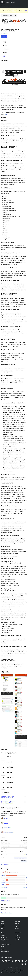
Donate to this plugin (6, 912)
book (21, 857)
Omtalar (5, 45)
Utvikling (5, 52)
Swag (17, 940)
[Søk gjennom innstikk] (15, 15)
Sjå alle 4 (25, 854)
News (2, 923)
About (2, 921)
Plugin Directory (5, 6)
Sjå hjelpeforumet (5, 900)
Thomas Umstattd (8, 832)
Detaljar (5, 42)
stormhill (6, 823)
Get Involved (18, 932)
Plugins (16, 926)
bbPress (4, 949)
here (6, 114)
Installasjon (5, 49)
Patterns (17, 928)
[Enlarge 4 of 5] (24, 676)
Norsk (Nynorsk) (9, 957)
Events (16, 935)
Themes (17, 923)
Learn (2, 932)
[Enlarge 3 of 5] (11, 707)
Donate (17, 937)
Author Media (7, 827)
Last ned (4, 36)
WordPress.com (6, 944)
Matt (3, 946)
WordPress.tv (5, 940)
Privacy (3, 928)
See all (25, 887)
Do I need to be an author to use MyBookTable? (8, 802)
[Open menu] (26, 2)
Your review (4, 887)
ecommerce (23, 860)
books (25, 857)
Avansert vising (5, 864)
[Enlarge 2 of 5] (11, 698)
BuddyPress (5, 951)
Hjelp (4, 56)
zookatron (5, 33)
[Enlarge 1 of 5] (11, 676)
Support (3, 935)
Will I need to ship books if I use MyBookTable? (7, 797)
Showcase (17, 921)
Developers (4, 937)
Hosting (3, 926)
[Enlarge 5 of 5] (24, 741)
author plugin (16, 857)
